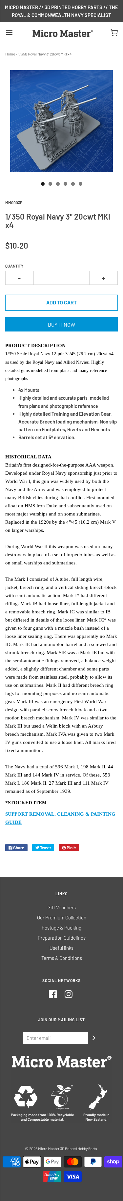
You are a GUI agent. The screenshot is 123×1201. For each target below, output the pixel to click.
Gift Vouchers (62, 907)
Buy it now (61, 324)
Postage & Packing (61, 928)
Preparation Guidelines (62, 938)
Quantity (14, 266)
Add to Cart (61, 302)
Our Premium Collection (61, 917)
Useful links (61, 948)
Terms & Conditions (61, 958)
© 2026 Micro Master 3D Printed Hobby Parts (61, 1148)
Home (10, 54)
